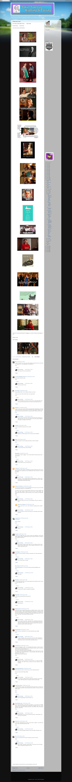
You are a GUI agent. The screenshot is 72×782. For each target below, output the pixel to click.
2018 (48, 174)
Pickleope (17, 407)
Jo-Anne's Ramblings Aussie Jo (21, 376)
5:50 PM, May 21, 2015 (29, 636)
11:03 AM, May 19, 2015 (23, 468)
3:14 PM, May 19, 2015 (29, 432)
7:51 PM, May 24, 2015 (29, 713)
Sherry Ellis (17, 594)
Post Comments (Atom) (21, 770)
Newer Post (15, 768)
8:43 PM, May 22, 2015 (29, 659)
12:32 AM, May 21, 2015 (29, 572)
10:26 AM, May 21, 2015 (25, 629)
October (48, 184)
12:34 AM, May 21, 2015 (29, 619)
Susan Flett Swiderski (19, 668)
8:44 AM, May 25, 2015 (23, 721)
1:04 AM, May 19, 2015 (21, 361)
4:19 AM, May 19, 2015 (31, 376)
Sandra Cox (17, 721)
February (49, 241)
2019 (48, 173)
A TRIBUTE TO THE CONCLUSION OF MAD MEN (49, 226)
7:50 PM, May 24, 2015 (29, 696)
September (49, 186)
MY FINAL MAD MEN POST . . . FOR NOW (49, 211)
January (48, 243)
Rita (16, 361)
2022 (48, 169)
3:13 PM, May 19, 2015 (29, 416)
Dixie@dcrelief (17, 629)
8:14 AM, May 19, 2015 (22, 425)
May (48, 193)
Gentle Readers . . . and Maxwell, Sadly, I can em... (49, 203)
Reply (16, 365)
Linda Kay (17, 468)
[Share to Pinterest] (38, 356)
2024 (48, 166)
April (48, 238)
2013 (48, 247)
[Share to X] (36, 356)
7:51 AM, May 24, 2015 (26, 703)
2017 (48, 176)
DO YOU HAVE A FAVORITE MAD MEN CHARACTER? (49, 221)
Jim (15, 736)
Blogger (42, 779)
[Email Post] (32, 356)
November (49, 182)
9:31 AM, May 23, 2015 (27, 668)
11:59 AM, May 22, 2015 (24, 645)
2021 (48, 170)
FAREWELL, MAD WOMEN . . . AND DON (49, 216)
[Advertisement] (48, 68)
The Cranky (17, 390)
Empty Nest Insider (18, 685)
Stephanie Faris (18, 608)
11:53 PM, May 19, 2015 (30, 504)
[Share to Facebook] (37, 356)
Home (28, 768)
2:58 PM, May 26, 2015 (21, 736)
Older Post (40, 768)
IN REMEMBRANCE (49, 208)
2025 (48, 165)
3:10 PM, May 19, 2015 (29, 369)
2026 (48, 163)
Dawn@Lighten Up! (18, 703)
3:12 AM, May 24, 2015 (26, 685)
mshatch (16, 425)
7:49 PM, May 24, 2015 (29, 677)
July (48, 190)
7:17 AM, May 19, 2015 (23, 407)
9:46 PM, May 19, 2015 (29, 558)
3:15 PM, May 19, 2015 (29, 461)
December (49, 180)
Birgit (16, 439)
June (48, 191)
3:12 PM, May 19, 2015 (29, 399)
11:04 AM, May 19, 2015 (27, 486)
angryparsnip (17, 518)
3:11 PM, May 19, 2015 (28, 383)
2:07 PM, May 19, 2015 (24, 518)
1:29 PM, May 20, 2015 (23, 594)
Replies (17, 367)
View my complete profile (49, 27)
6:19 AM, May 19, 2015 (23, 390)
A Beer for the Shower (19, 486)
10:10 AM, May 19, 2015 (21, 439)
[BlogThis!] (35, 356)
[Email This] (34, 356)
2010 (48, 251)
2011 (47, 250)
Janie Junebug (18, 356)
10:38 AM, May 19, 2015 (24, 453)
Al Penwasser (17, 645)
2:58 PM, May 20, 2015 (25, 608)
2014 (48, 246)
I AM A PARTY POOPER (49, 236)
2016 (48, 177)
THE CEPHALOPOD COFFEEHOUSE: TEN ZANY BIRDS (49, 197)
